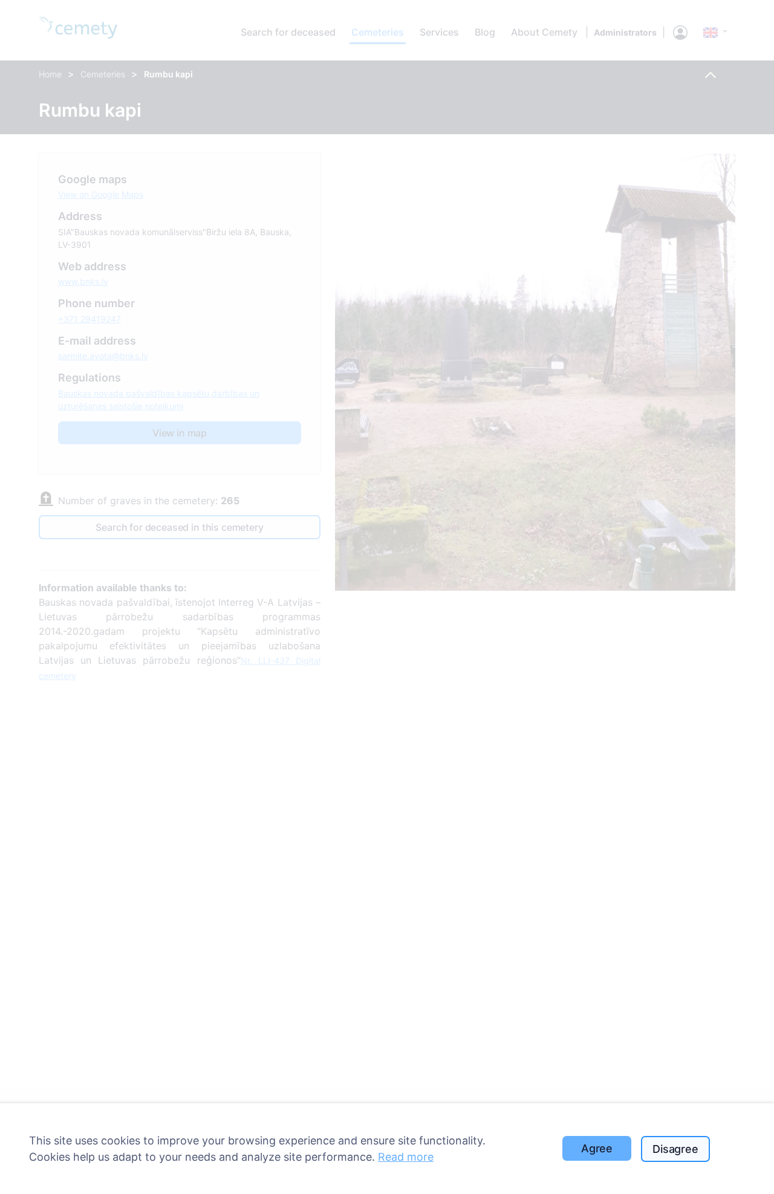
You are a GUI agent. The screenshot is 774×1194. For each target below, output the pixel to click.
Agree (597, 1148)
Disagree (675, 1149)
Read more (406, 1156)
